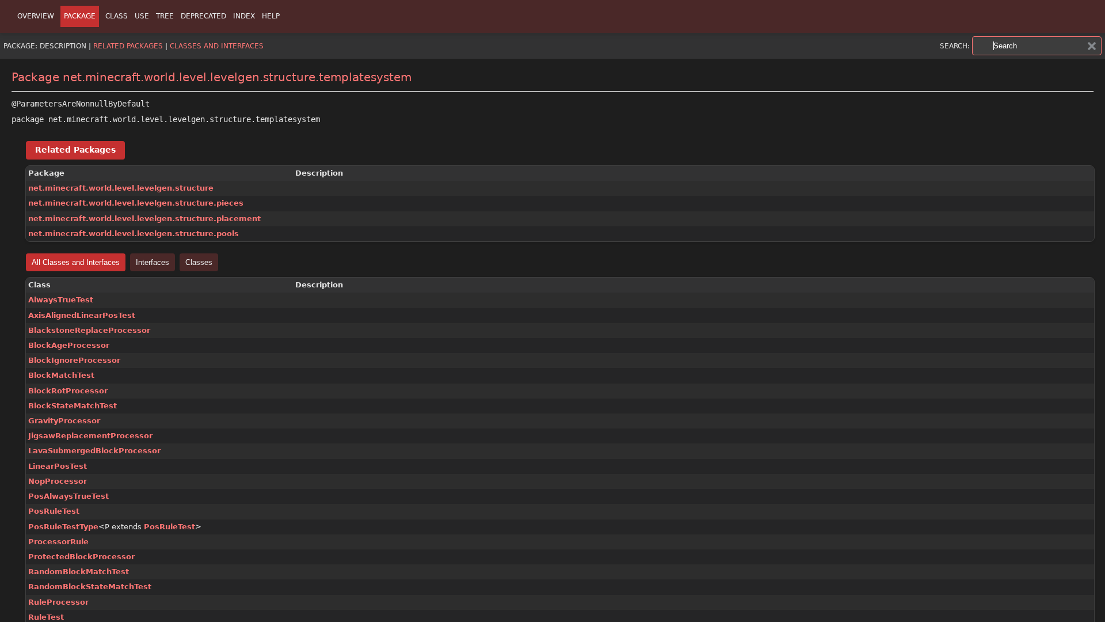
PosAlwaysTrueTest (68, 496)
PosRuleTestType (63, 526)
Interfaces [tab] (152, 262)
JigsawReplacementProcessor (90, 435)
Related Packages (128, 46)
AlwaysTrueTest (60, 299)
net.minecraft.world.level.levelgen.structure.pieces (135, 203)
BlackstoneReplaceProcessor (89, 330)
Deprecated (203, 16)
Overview (35, 16)
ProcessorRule (58, 541)
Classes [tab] (198, 262)
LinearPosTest (57, 466)
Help (271, 16)
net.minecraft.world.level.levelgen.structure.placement (144, 218)
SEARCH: (955, 46)
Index (244, 16)
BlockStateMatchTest (72, 405)
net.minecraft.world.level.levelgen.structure (121, 188)
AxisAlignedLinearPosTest (81, 315)
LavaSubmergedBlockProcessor (94, 450)
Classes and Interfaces (217, 46)
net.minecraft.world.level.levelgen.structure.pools (133, 233)
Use (142, 16)
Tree (165, 16)
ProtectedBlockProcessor (81, 556)
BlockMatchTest (61, 375)
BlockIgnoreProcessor (74, 360)
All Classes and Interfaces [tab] (76, 262)
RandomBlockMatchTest (78, 571)
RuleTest (46, 617)
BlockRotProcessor (68, 390)
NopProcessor (57, 481)
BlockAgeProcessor (68, 345)
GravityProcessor (64, 420)
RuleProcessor (58, 602)
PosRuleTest (53, 511)
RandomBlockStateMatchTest (89, 586)
